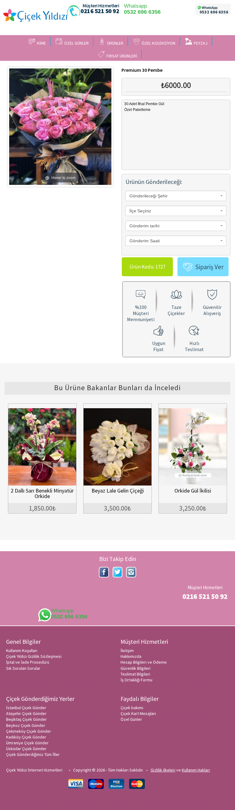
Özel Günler (131, 719)
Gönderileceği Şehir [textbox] (148, 195)
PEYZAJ (199, 43)
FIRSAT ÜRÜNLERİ (121, 56)
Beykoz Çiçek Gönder (25, 725)
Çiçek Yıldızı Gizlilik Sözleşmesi (34, 656)
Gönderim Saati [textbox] (144, 240)
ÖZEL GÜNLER (75, 43)
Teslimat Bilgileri (135, 674)
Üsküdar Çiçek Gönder (26, 748)
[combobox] (175, 196)
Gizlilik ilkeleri (163, 770)
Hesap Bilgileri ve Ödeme (144, 662)
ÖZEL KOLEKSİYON (157, 43)
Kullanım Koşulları (21, 650)
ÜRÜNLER (114, 43)
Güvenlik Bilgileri (136, 668)
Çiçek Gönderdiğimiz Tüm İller (33, 754)
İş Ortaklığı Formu (136, 679)
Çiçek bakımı (132, 707)
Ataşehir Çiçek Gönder (26, 713)
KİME (40, 43)
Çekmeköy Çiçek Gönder (28, 731)
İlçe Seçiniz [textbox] (140, 210)
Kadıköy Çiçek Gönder (26, 737)
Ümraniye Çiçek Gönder (27, 742)
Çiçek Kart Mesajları (138, 713)
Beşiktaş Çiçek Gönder (26, 719)
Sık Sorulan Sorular (23, 668)
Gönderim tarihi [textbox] (144, 225)
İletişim (127, 650)
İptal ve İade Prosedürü (27, 662)
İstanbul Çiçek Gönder (26, 707)
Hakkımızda (131, 656)
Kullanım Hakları (196, 770)
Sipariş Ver (209, 267)
